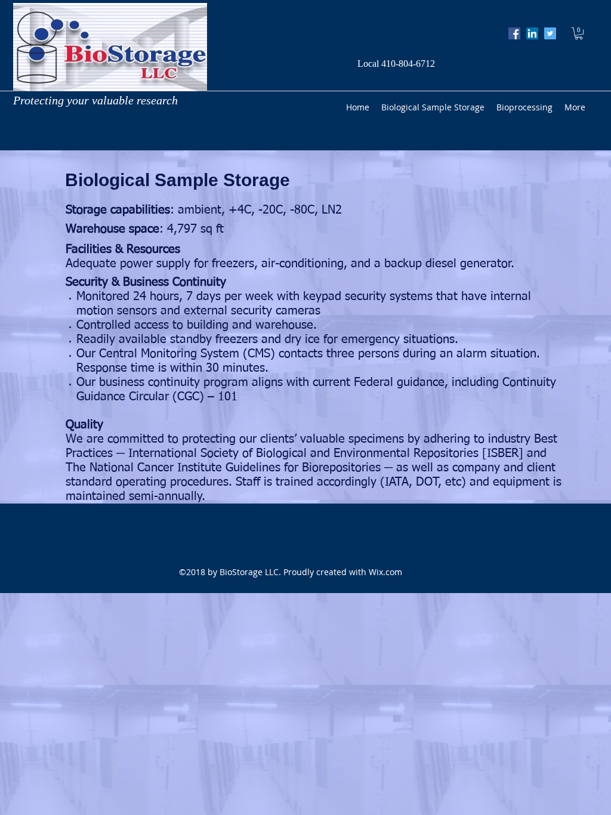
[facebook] (514, 33)
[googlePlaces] (532, 33)
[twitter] (550, 33)
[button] (579, 33)
